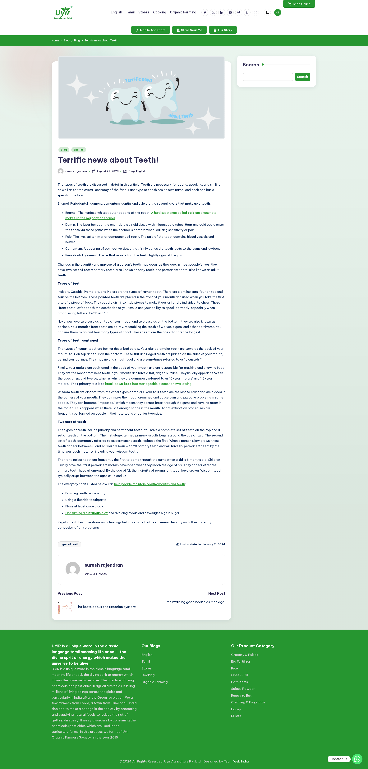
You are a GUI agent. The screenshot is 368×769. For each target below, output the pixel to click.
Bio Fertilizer (241, 661)
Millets (236, 716)
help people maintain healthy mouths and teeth (149, 484)
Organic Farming (154, 682)
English (79, 149)
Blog (64, 149)
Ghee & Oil (239, 675)
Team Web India (236, 761)
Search (251, 65)
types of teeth (69, 544)
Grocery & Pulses (244, 655)
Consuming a (75, 513)
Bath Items (239, 682)
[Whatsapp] (357, 759)
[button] (299, 4)
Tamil (145, 661)
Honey (236, 709)
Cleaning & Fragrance (248, 702)
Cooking (148, 675)
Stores (146, 668)
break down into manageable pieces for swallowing (148, 384)
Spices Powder (243, 689)
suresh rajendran (104, 565)
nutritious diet (96, 513)
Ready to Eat (241, 695)
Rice (234, 668)
